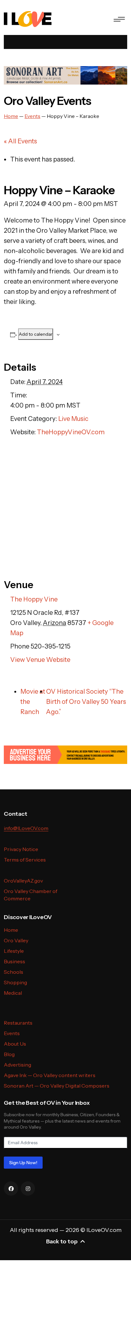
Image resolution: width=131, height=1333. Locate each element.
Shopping (15, 982)
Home (11, 930)
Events (12, 1033)
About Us (15, 1044)
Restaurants (18, 1023)
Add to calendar (35, 334)
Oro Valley (16, 940)
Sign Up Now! (23, 1162)
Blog (9, 1054)
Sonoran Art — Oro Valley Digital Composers (56, 1085)
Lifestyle (14, 951)
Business (14, 961)
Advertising (17, 1065)
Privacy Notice (21, 849)
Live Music (73, 419)
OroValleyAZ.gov (23, 880)
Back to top (62, 1241)
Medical (13, 993)
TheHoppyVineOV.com (71, 432)
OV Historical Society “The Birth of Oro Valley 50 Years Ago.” (86, 702)
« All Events (20, 141)
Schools (13, 972)
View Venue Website (40, 659)
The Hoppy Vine (34, 599)
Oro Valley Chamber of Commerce (30, 895)
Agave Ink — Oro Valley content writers (49, 1075)
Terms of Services (25, 859)
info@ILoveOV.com (26, 828)
